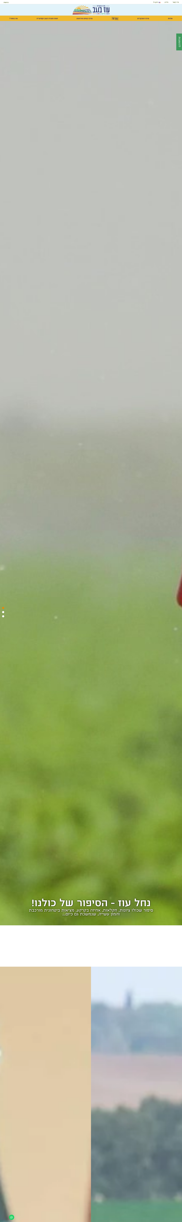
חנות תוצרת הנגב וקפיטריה (47, 19)
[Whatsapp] (11, 1217)
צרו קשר (176, 2)
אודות (170, 19)
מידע (166, 2)
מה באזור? (13, 19)
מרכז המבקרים (143, 19)
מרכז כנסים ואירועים (85, 19)
